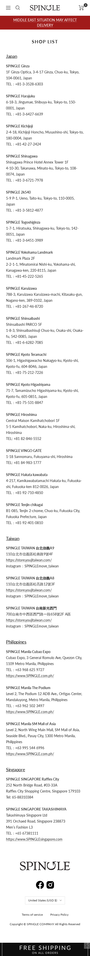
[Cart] (81, 7)
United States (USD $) (42, 900)
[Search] (18, 8)
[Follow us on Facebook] (40, 884)
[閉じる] (87, 946)
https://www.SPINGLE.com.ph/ (30, 676)
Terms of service (32, 914)
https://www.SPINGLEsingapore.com (34, 839)
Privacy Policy (59, 914)
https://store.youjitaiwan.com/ (29, 560)
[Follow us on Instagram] (50, 884)
